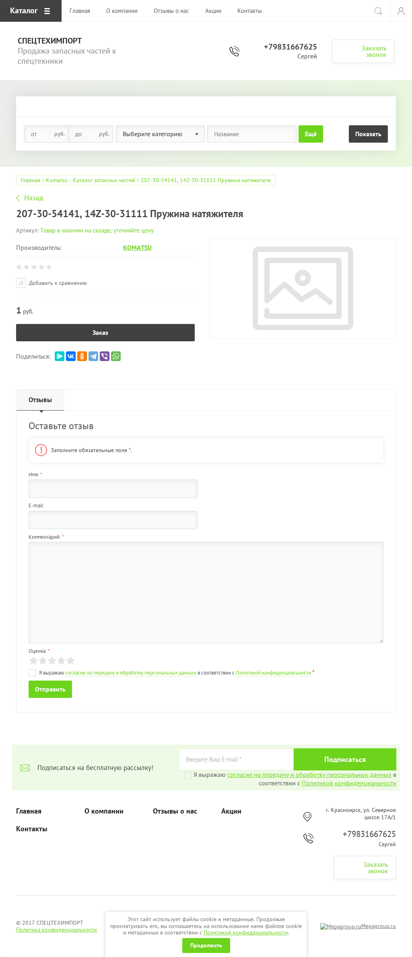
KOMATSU (137, 247)
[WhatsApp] (116, 356)
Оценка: (39, 651)
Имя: (35, 474)
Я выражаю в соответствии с (295, 778)
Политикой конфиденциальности (246, 932)
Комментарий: (46, 537)
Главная (30, 180)
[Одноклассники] (82, 356)
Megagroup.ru (378, 926)
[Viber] (104, 356)
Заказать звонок (374, 51)
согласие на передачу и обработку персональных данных (130, 672)
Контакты (31, 828)
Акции (231, 811)
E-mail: (36, 505)
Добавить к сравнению (57, 282)
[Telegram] (93, 356)
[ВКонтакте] (71, 356)
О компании (104, 811)
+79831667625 (290, 47)
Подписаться (345, 759)
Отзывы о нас (175, 811)
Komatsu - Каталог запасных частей (90, 180)
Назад (33, 197)
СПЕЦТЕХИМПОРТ (50, 41)
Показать (368, 134)
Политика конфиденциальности (56, 929)
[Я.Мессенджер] (59, 356)
